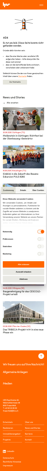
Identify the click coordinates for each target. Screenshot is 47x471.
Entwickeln (8, 422)
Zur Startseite (15, 82)
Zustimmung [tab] (8, 190)
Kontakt (28, 440)
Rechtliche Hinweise (12, 462)
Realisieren (8, 428)
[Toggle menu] (41, 4)
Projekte (7, 440)
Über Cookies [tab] (38, 190)
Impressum (8, 466)
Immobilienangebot (11, 434)
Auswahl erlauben (23, 272)
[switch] (40, 239)
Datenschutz (8, 458)
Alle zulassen (23, 264)
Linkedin (10, 451)
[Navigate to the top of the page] (41, 356)
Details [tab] (23, 190)
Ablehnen (23, 279)
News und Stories (32, 428)
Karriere (29, 434)
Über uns (29, 422)
